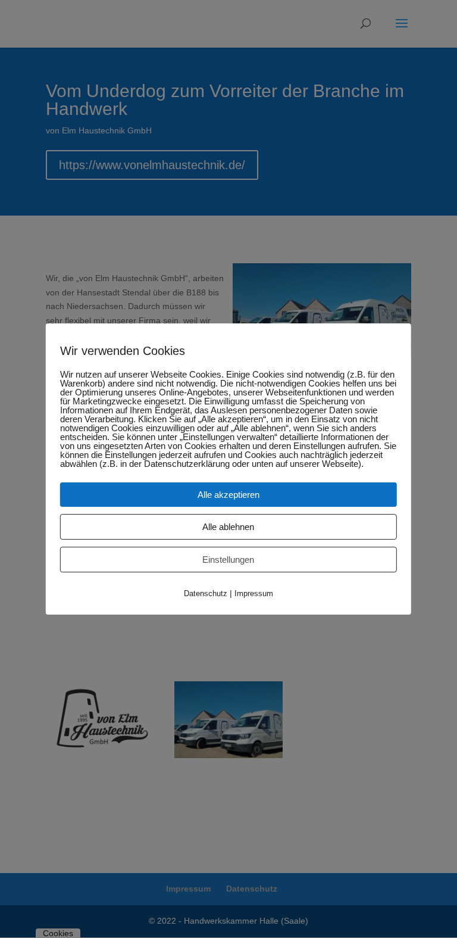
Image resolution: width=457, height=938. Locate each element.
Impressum (253, 593)
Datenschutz (205, 593)
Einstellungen (228, 559)
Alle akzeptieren (228, 495)
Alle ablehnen (228, 527)
